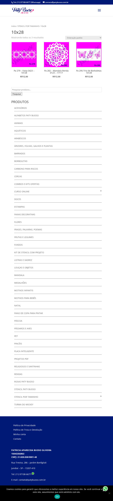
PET (16, 336)
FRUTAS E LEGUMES (24, 237)
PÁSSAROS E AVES (23, 328)
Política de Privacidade (24, 425)
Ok (57, 496)
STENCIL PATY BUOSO (25, 389)
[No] (109, 493)
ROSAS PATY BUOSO (24, 381)
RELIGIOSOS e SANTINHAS (27, 366)
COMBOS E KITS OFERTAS (26, 184)
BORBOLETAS (20, 161)
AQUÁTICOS (20, 130)
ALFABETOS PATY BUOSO (26, 115)
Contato (17, 438)
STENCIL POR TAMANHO (28, 26)
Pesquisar (17, 94)
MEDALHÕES (20, 282)
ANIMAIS (18, 123)
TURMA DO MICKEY (23, 404)
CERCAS (18, 176)
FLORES (18, 222)
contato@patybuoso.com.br (32, 479)
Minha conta (19, 434)
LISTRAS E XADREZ (23, 260)
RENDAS (18, 374)
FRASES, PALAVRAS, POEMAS (28, 229)
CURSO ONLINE (21, 191)
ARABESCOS (20, 138)
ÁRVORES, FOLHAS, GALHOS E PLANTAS (33, 146)
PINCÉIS (18, 343)
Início (13, 26)
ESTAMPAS (19, 206)
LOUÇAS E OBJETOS (23, 267)
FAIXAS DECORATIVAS (24, 214)
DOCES (17, 199)
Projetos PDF (21, 358)
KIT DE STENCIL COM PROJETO (29, 252)
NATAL (17, 305)
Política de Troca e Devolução (27, 429)
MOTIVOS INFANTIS (23, 290)
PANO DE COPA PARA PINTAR (28, 313)
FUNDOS (18, 244)
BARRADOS (19, 153)
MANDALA (19, 275)
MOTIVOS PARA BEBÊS (25, 298)
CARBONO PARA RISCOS (26, 168)
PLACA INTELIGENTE (24, 351)
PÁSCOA (18, 320)
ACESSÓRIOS (20, 108)
